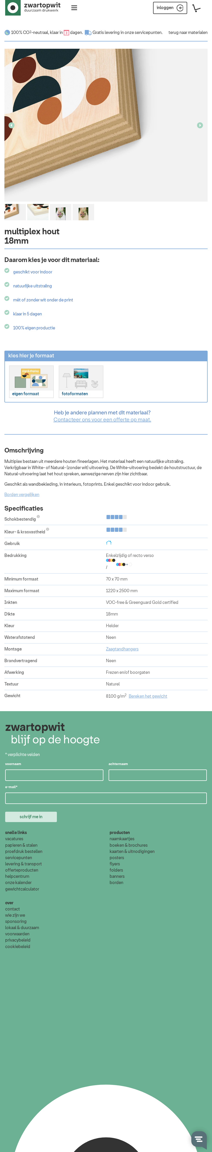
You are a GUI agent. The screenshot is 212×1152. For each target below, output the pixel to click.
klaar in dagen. (66, 33)
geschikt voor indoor (32, 272)
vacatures (14, 839)
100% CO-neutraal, (30, 32)
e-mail (11, 787)
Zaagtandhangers (122, 649)
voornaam (13, 764)
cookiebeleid (17, 947)
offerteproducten (21, 870)
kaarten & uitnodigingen (132, 852)
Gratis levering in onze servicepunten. (127, 33)
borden (116, 883)
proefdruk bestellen (23, 852)
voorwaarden (17, 934)
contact (12, 909)
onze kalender (18, 883)
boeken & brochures (129, 845)
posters (117, 858)
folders (116, 870)
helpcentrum (17, 876)
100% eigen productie (34, 328)
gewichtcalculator (22, 889)
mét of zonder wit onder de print (43, 300)
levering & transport (23, 864)
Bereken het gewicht (148, 696)
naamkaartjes (122, 839)
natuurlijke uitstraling (32, 286)
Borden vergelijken (21, 495)
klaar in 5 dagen (27, 314)
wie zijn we (15, 915)
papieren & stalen (21, 845)
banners (117, 876)
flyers (115, 864)
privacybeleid (18, 940)
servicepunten (18, 858)
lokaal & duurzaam (22, 928)
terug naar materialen (188, 33)
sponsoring (16, 922)
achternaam (118, 764)
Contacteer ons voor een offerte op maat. (102, 419)
